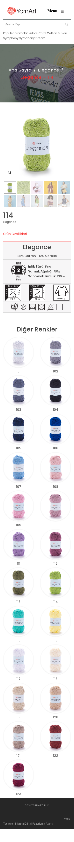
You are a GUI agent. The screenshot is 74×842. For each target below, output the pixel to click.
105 (18, 448)
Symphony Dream (32, 38)
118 (55, 678)
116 (55, 640)
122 (55, 755)
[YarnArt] (21, 10)
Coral (42, 33)
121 (18, 755)
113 (18, 601)
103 (18, 409)
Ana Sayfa (20, 70)
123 (18, 794)
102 (55, 371)
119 (18, 717)
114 (55, 601)
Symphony (10, 38)
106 (55, 448)
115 (18, 640)
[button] (9, 172)
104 (55, 409)
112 (55, 563)
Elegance (48, 70)
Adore (33, 33)
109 (18, 525)
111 (18, 563)
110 (55, 525)
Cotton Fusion (57, 33)
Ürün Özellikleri (15, 233)
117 (18, 678)
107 (18, 486)
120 (55, 717)
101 (18, 371)
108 (55, 486)
